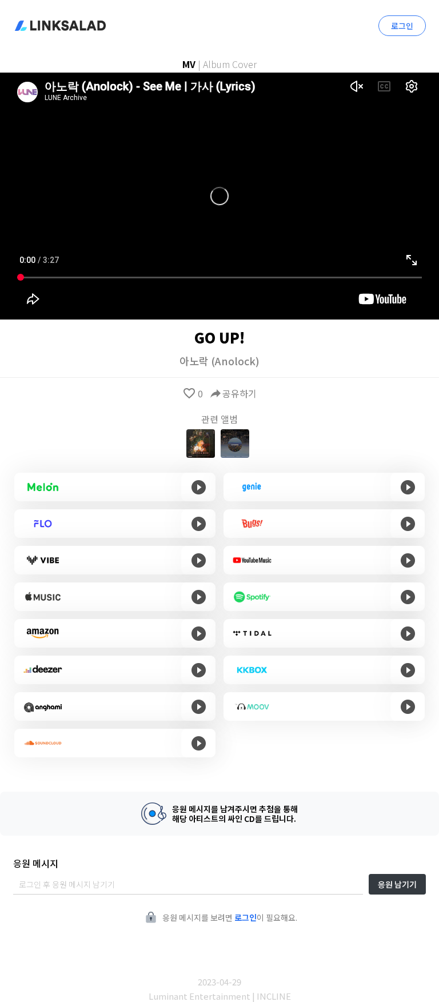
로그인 (402, 25)
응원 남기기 (397, 884)
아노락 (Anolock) (219, 360)
